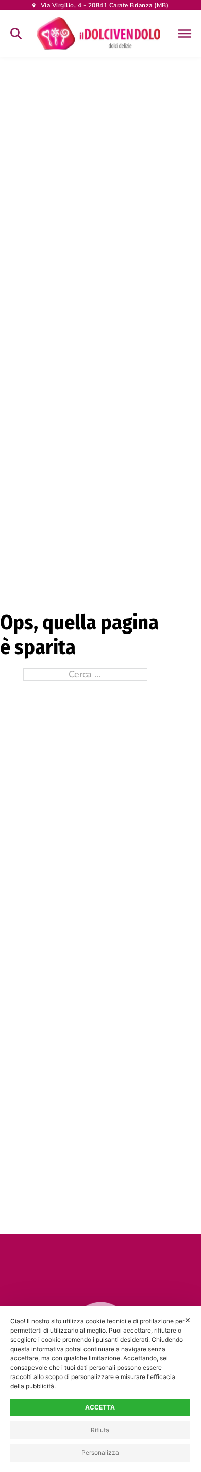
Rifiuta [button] (100, 1430)
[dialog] (100, 1389)
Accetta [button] (100, 1407)
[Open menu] (183, 33)
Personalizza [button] (100, 1453)
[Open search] (16, 33)
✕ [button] (188, 1320)
